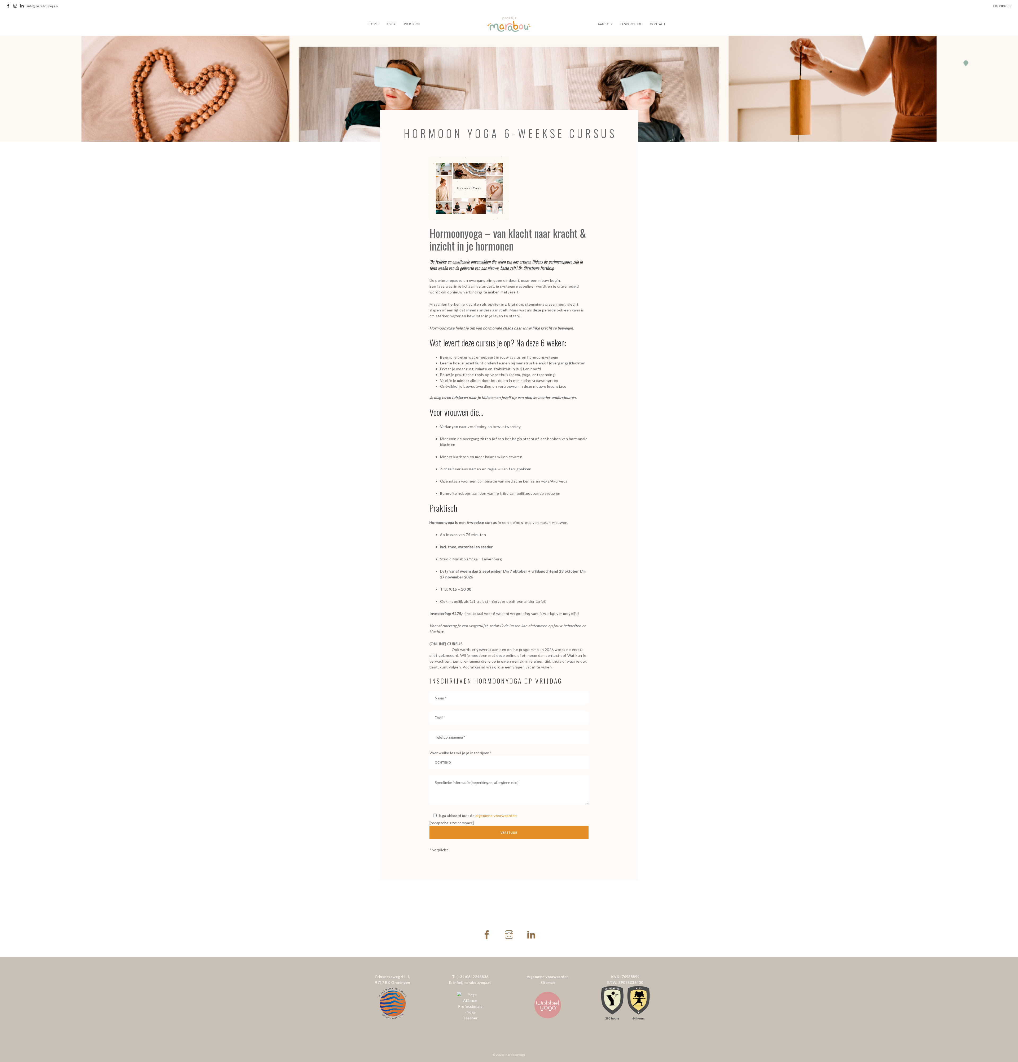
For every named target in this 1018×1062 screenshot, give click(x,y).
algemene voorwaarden (496, 815)
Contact (658, 24)
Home (373, 24)
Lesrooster (630, 24)
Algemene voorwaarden (548, 976)
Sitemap (548, 982)
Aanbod (605, 24)
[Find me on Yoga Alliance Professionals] (470, 1006)
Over (391, 24)
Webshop (412, 24)
